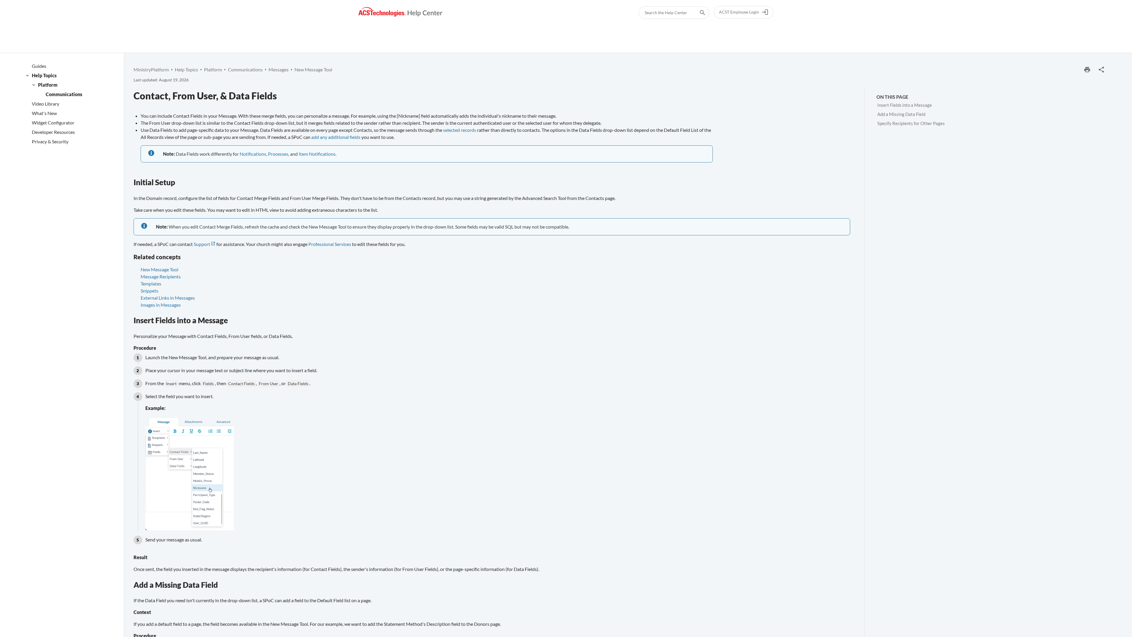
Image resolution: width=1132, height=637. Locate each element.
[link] (400, 12)
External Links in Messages (168, 298)
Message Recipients (161, 276)
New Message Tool (159, 269)
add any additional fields (336, 137)
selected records (459, 130)
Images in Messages (161, 305)
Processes (278, 154)
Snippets (149, 290)
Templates (151, 283)
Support (202, 244)
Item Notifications (317, 154)
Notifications (253, 154)
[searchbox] (698, 12)
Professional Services (329, 244)
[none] (1101, 70)
